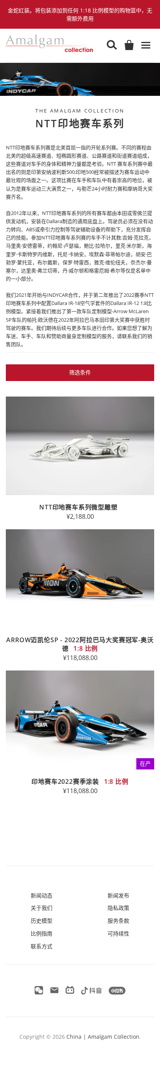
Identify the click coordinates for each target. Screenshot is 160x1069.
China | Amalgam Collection (102, 1036)
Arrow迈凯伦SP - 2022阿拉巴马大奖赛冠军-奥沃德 (79, 644)
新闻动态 (41, 895)
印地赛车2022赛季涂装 (79, 781)
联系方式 (41, 946)
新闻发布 (118, 895)
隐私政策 (118, 907)
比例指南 (41, 933)
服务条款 (118, 920)
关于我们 (41, 907)
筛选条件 (80, 372)
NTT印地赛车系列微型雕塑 (78, 507)
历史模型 (41, 920)
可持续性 (118, 933)
